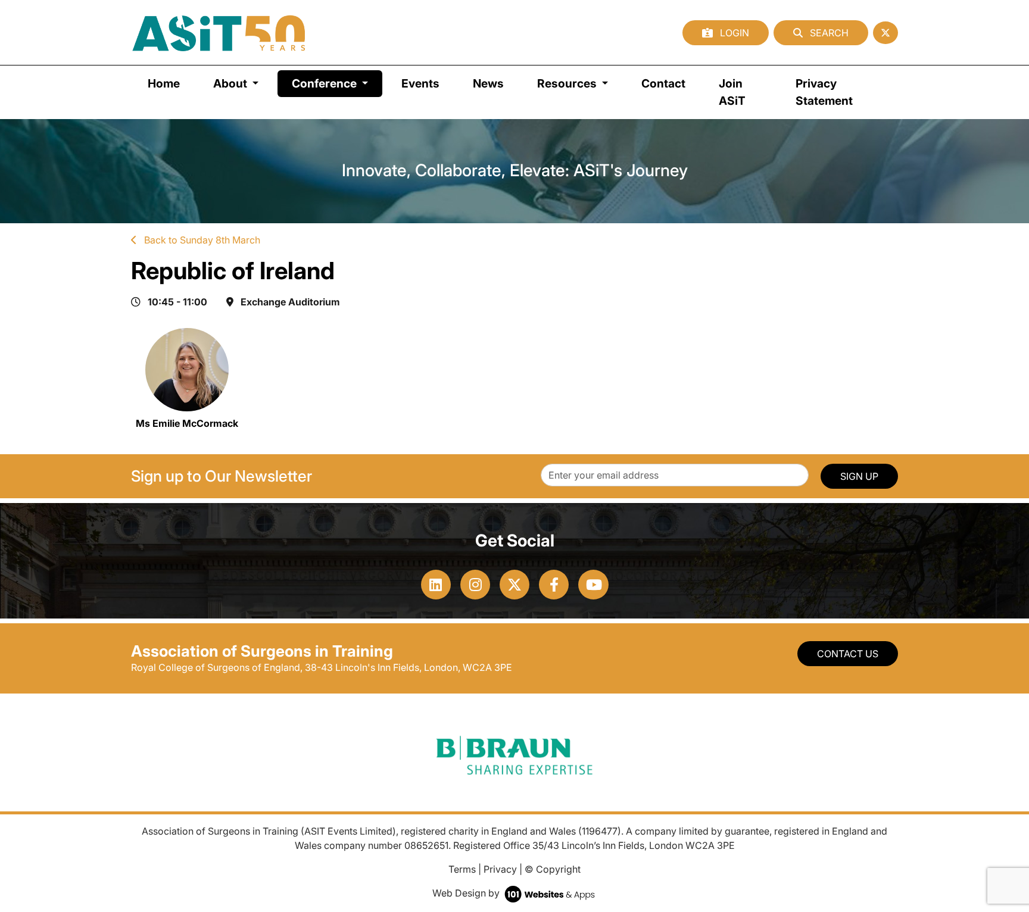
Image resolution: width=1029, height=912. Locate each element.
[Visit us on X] (514, 584)
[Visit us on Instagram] (475, 584)
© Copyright (553, 869)
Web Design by (467, 893)
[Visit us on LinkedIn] (436, 584)
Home (164, 83)
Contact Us (847, 654)
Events (420, 83)
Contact (663, 83)
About (231, 83)
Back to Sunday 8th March (201, 240)
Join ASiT (732, 92)
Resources (568, 83)
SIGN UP (859, 476)
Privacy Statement (824, 92)
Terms (462, 869)
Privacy (500, 869)
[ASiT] (219, 32)
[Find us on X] (885, 32)
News (488, 83)
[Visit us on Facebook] (554, 584)
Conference (337, 83)
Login (733, 33)
